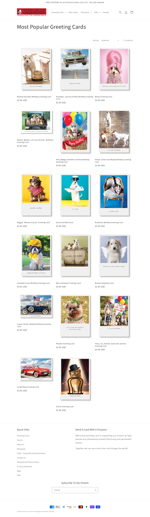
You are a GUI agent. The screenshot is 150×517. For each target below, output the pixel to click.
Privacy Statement (24, 466)
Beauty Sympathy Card (104, 283)
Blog (19, 471)
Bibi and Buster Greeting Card (68, 283)
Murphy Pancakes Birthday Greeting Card (34, 97)
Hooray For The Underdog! (31, 511)
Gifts (19, 475)
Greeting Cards (23, 435)
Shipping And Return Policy (28, 462)
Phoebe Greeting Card (65, 344)
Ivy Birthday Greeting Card (28, 387)
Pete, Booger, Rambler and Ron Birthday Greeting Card (73, 160)
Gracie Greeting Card (64, 406)
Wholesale (21, 449)
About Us (20, 444)
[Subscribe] (95, 490)
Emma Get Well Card (64, 222)
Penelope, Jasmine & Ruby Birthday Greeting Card (74, 98)
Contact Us (21, 457)
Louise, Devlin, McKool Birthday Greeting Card (34, 325)
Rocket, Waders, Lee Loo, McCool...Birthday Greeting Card (35, 141)
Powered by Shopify (47, 511)
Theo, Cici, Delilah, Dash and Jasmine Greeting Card (110, 345)
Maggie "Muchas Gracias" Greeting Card (33, 222)
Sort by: (96, 40)
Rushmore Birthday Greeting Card (109, 222)
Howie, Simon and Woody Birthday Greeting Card (113, 160)
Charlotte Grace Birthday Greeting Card (33, 283)
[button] (58, 12)
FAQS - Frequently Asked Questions (31, 453)
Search (20, 440)
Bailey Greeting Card (103, 97)
